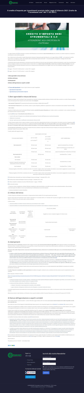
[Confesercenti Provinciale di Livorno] (13, 2)
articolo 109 (62, 304)
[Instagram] (30, 356)
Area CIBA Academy (30, 376)
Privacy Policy (30, 360)
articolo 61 (56, 304)
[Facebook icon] (40, 388)
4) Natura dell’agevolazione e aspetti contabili (19, 82)
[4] (74, 122)
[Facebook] (26, 356)
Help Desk (29, 364)
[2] (61, 57)
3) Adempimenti (11, 80)
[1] (18, 53)
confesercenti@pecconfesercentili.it (38, 386)
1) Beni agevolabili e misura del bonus (17, 75)
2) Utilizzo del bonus (13, 78)
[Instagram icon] (43, 388)
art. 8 (30, 336)
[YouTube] (28, 356)
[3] (13, 113)
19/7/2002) (57, 336)
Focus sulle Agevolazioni (14, 87)
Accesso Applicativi (31, 362)
